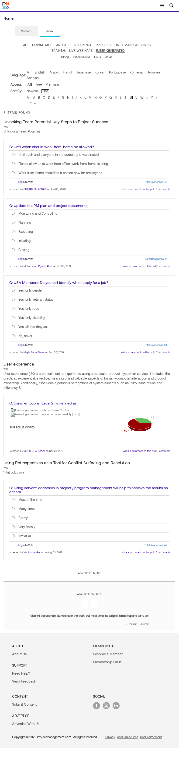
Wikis (109, 57)
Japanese (84, 72)
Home (8, 18)
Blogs (65, 57)
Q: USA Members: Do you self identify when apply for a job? (58, 282)
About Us (19, 654)
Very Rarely (26, 527)
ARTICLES (63, 45)
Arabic (54, 72)
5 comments (163, 189)
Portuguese (117, 72)
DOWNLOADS (42, 45)
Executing (25, 231)
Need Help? (21, 673)
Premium (52, 84)
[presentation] (26, 31)
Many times (26, 508)
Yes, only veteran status (35, 299)
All (28, 72)
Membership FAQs (107, 662)
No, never (25, 336)
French (68, 72)
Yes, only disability (31, 317)
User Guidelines (127, 737)
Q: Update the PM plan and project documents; (48, 205)
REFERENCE (83, 45)
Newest (32, 91)
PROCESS (103, 45)
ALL (25, 45)
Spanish (33, 78)
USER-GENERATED (110, 50)
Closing (23, 249)
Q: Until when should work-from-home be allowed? (51, 146)
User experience (18, 363)
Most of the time (30, 499)
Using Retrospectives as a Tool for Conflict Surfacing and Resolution (66, 462)
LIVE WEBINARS (81, 50)
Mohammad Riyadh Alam (38, 266)
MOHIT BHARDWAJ (34, 450)
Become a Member (108, 654)
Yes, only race (28, 308)
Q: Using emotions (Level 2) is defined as (43, 403)
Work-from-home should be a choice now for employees (60, 172)
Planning (24, 222)
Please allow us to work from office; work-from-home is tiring (63, 163)
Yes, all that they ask (33, 326)
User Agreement (151, 737)
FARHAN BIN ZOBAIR (35, 189)
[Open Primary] (162, 5)
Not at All (24, 536)
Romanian (137, 72)
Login (21, 181)
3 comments (163, 352)
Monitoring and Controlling (37, 213)
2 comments (163, 552)
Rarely (23, 517)
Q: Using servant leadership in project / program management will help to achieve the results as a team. (88, 489)
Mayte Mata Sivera (34, 352)
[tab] (26, 31)
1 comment (164, 266)
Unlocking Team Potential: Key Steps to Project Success (55, 121)
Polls (97, 57)
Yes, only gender (30, 290)
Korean (100, 72)
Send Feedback (24, 681)
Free (38, 84)
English (40, 72)
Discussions (81, 57)
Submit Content (24, 704)
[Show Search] (171, 5)
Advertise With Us (25, 723)
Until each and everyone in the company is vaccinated (58, 154)
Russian (154, 72)
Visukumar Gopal (33, 552)
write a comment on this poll (137, 189)
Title (45, 91)
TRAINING (58, 50)
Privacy (110, 737)
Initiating (24, 240)
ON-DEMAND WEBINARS (132, 45)
